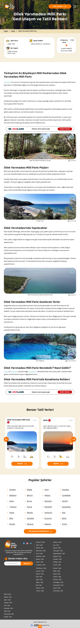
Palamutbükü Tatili (59, 553)
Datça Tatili (56, 588)
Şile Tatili (39, 585)
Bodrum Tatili (40, 542)
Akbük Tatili (39, 548)
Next (73, 439)
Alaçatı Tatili (57, 548)
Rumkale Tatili (8, 608)
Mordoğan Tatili (58, 582)
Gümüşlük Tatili (58, 551)
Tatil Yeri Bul (58, 6)
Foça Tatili (39, 553)
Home (6, 31)
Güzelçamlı (32, 371)
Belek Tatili (7, 594)
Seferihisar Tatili (41, 568)
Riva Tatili (39, 577)
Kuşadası (7, 82)
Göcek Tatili (56, 565)
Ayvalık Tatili (8, 617)
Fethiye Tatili (57, 562)
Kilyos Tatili (39, 582)
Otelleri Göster (65, 129)
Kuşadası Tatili (40, 565)
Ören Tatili (39, 545)
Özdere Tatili (57, 577)
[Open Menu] (74, 6)
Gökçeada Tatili (9, 614)
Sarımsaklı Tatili (58, 591)
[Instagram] (27, 543)
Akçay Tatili (56, 574)
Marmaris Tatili (40, 551)
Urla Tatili (7, 605)
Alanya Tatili (40, 559)
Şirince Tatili (40, 574)
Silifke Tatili (56, 571)
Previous (6, 439)
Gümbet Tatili (57, 559)
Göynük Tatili (8, 603)
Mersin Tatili (40, 588)
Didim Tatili (39, 562)
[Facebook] (24, 543)
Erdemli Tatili (57, 568)
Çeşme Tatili (40, 571)
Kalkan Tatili (8, 597)
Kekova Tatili (57, 542)
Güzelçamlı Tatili (58, 585)
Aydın (13, 31)
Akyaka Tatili (57, 556)
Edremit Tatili (57, 579)
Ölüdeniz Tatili (40, 556)
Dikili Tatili (7, 611)
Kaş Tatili (56, 545)
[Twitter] (31, 543)
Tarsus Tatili (40, 591)
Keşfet (20, 464)
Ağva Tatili (39, 579)
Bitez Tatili (7, 600)
